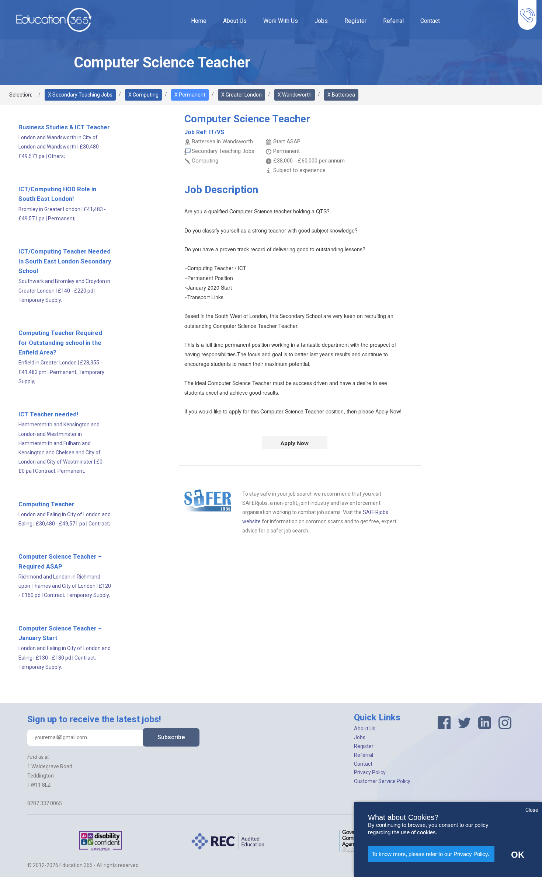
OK (517, 855)
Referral (393, 20)
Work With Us (280, 20)
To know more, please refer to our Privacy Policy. (430, 854)
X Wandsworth (295, 95)
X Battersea (341, 95)
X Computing (143, 95)
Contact (430, 20)
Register (355, 20)
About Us (235, 20)
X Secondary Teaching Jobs (80, 95)
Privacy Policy (370, 772)
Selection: (20, 95)
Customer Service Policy (382, 781)
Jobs (321, 20)
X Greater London (241, 95)
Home (198, 20)
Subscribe (171, 737)
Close (531, 810)
